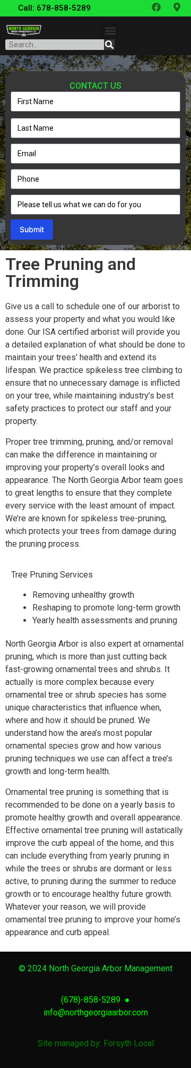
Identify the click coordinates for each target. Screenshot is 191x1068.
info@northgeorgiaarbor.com (96, 1012)
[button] (110, 30)
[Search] (109, 44)
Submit (32, 229)
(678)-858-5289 (93, 1000)
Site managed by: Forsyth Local (96, 1043)
